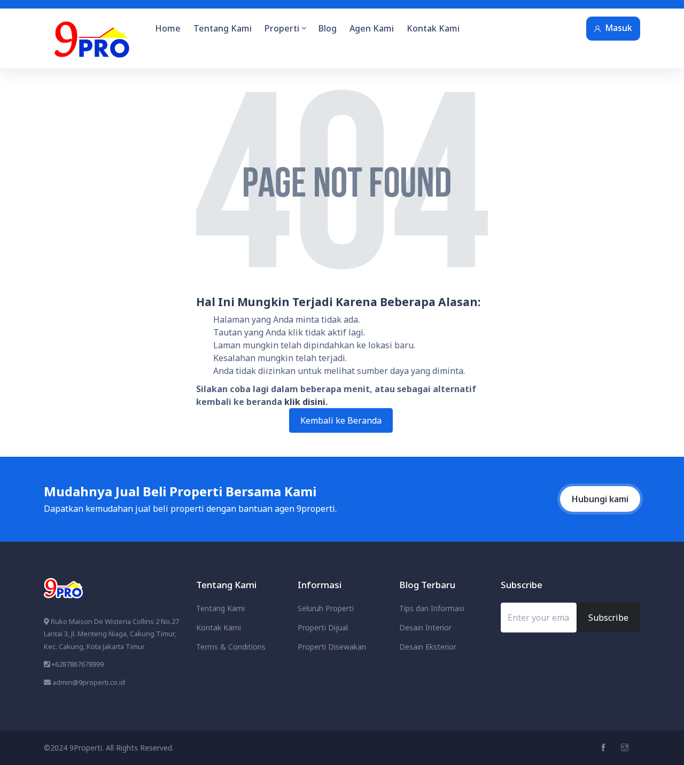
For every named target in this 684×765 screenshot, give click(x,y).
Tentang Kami (222, 28)
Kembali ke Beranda (341, 420)
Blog (327, 28)
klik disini (304, 402)
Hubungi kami (600, 499)
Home (168, 28)
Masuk (618, 28)
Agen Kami (371, 28)
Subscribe (608, 617)
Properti (282, 28)
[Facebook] (605, 748)
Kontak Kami (433, 28)
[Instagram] (626, 748)
